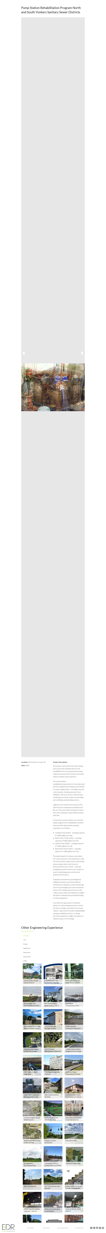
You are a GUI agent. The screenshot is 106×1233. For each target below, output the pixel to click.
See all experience (27, 931)
